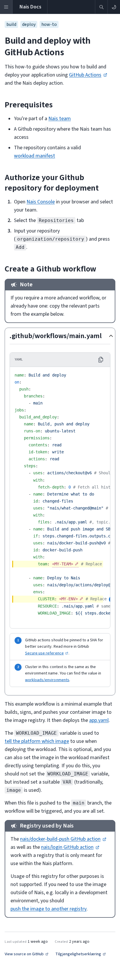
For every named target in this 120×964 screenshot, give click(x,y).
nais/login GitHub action (67, 847)
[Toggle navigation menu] (6, 7)
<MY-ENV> (68, 598)
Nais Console (41, 201)
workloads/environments (47, 680)
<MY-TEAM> (62, 564)
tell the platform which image (37, 741)
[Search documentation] (101, 7)
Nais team (59, 118)
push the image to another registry (48, 908)
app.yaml (99, 720)
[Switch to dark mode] (113, 7)
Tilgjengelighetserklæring (78, 954)
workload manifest (34, 155)
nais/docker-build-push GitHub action (60, 839)
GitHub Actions (85, 75)
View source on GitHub (24, 954)
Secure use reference (44, 653)
